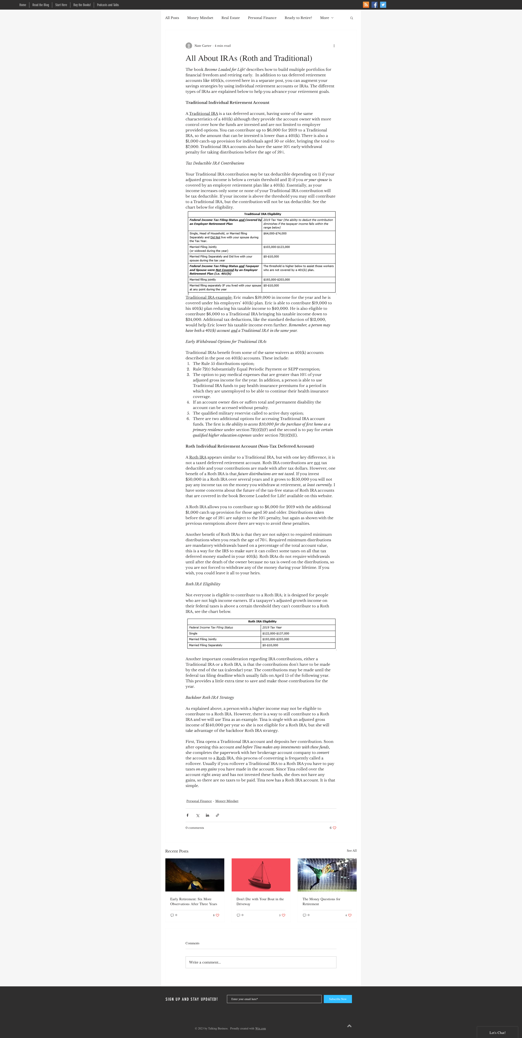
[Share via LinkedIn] (207, 815)
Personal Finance (262, 18)
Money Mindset (200, 18)
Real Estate (230, 18)
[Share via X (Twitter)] (197, 815)
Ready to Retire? (298, 18)
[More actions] (334, 45)
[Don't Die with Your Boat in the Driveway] (261, 874)
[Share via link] (217, 815)
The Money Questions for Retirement (321, 901)
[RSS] (366, 5)
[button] (352, 17)
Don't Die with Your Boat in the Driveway (260, 901)
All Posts (172, 18)
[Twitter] (383, 5)
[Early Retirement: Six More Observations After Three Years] (194, 874)
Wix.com (260, 1028)
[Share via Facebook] (187, 815)
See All (352, 850)
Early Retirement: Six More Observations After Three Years (193, 901)
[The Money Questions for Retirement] (327, 874)
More (324, 18)
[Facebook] (375, 5)
